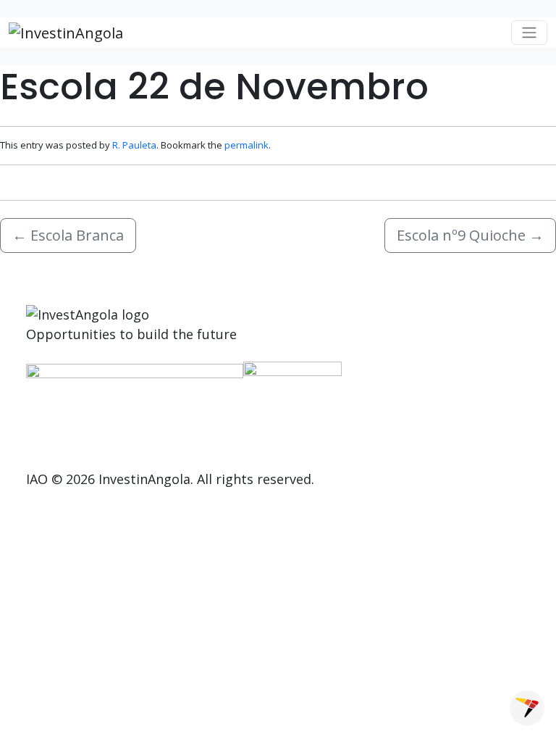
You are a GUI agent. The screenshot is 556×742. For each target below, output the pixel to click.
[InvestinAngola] (66, 32)
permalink (246, 144)
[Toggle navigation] (529, 32)
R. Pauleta (134, 144)
